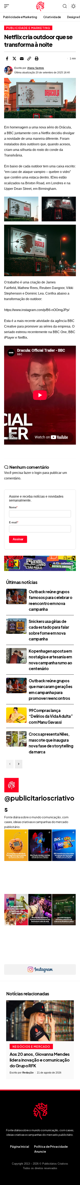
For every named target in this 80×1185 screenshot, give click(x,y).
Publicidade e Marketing (28, 28)
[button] (7, 6)
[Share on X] (14, 58)
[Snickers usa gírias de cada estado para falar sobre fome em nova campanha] (16, 626)
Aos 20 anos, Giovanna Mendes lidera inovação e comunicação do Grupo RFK (40, 1059)
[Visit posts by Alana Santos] (8, 70)
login (38, 472)
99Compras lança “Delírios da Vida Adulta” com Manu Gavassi (51, 716)
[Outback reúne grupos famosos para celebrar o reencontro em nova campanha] (16, 596)
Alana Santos (35, 68)
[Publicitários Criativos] (40, 6)
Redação (28, 1072)
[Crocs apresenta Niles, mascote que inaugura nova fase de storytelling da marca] (16, 739)
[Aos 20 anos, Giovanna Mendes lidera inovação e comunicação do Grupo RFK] (40, 1020)
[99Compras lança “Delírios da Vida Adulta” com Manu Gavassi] (16, 715)
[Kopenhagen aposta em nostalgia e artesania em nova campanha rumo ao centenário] (16, 656)
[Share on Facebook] (7, 58)
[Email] (22, 58)
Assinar (18, 539)
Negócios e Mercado (31, 1046)
